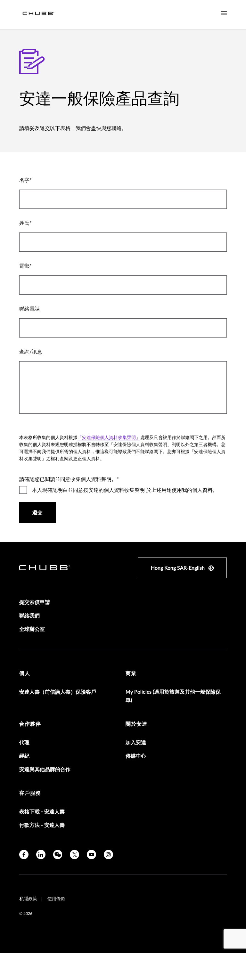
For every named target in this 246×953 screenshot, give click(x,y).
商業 (131, 673)
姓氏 (24, 223)
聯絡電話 (29, 309)
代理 (24, 742)
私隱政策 (28, 899)
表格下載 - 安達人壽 (42, 811)
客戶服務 (30, 793)
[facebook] (24, 854)
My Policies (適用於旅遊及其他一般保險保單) (173, 696)
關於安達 (136, 724)
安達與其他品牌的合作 (44, 769)
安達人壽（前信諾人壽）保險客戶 (57, 692)
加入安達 (136, 742)
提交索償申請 (34, 602)
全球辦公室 (32, 629)
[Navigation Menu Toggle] (224, 13)
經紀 (24, 756)
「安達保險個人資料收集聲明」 (109, 438)
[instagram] (108, 854)
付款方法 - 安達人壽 (42, 825)
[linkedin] (40, 854)
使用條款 (56, 899)
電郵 (24, 266)
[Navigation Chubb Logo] (38, 14)
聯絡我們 (29, 615)
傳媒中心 (136, 756)
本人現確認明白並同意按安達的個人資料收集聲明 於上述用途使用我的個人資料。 (125, 490)
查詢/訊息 (30, 351)
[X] (74, 854)
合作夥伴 (30, 724)
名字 (24, 180)
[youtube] (91, 854)
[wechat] (57, 854)
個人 (24, 673)
